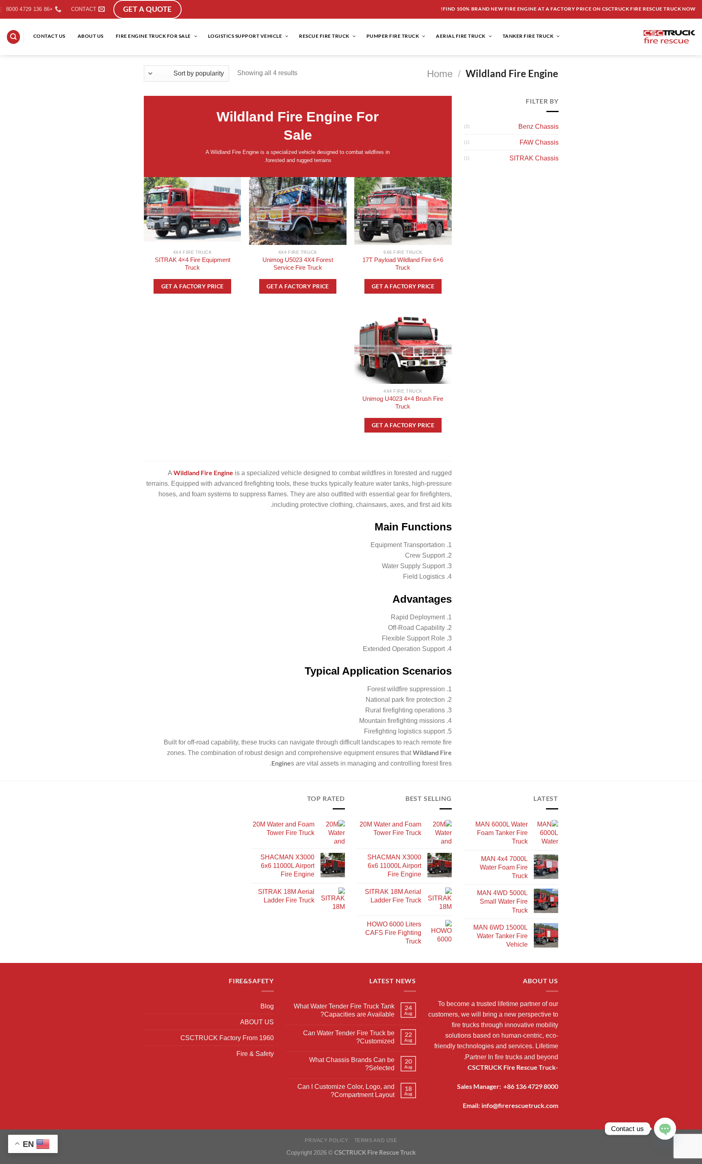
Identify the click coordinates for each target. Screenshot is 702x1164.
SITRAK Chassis (533, 158)
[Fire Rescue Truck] (669, 37)
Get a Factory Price (403, 286)
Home (440, 73)
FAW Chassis (538, 142)
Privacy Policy (327, 1140)
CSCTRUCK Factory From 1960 (227, 1037)
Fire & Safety (255, 1053)
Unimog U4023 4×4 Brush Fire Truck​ (402, 403)
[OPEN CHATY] (665, 1129)
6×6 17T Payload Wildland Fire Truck (402, 264)
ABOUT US (257, 1022)
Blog (267, 1006)
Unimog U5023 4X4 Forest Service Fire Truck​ (297, 264)
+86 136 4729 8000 (530, 1086)
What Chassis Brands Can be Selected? (351, 1063)
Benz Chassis (538, 126)
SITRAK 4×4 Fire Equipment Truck (192, 264)
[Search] (13, 36)
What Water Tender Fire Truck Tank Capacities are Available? (344, 1010)
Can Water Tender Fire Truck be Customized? (348, 1037)
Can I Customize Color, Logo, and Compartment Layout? (345, 1090)
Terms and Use (375, 1140)
